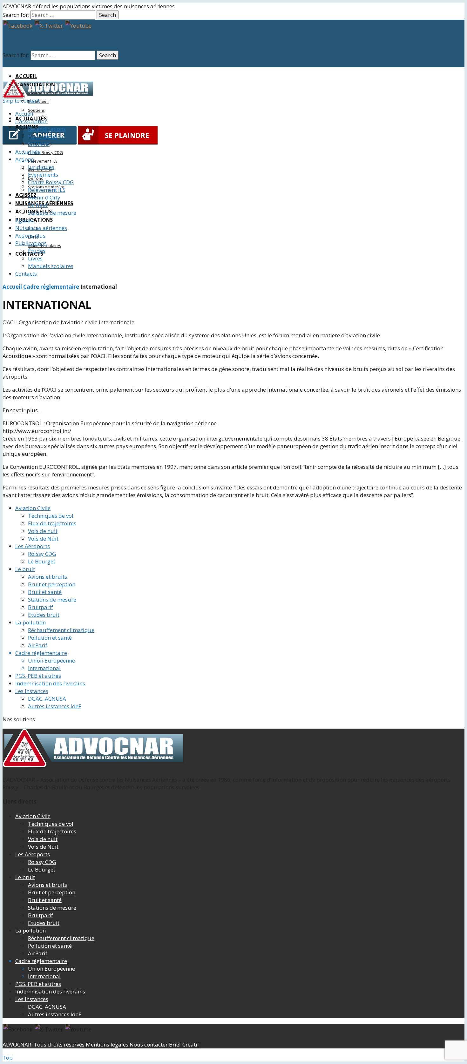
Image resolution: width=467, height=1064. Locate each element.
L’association (35, 85)
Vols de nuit (43, 531)
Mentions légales (107, 1044)
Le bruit (25, 569)
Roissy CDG (42, 553)
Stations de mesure (52, 599)
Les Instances (31, 691)
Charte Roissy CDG (45, 153)
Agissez (26, 195)
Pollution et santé (50, 637)
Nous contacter (149, 1044)
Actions (26, 127)
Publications (34, 220)
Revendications (43, 93)
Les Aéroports (32, 546)
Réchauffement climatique (61, 630)
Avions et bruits (47, 576)
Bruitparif (40, 607)
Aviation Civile (33, 508)
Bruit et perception (51, 584)
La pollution (30, 622)
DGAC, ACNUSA (47, 698)
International (44, 668)
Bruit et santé (45, 592)
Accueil (26, 76)
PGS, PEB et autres (38, 675)
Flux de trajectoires (52, 523)
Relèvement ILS (43, 161)
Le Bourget (41, 561)
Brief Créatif (184, 1044)
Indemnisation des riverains (50, 683)
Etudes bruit (43, 614)
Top (8, 1057)
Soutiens (36, 110)
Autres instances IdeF (54, 706)
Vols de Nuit (43, 538)
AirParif (37, 645)
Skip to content (21, 100)
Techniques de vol (50, 515)
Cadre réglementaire (51, 286)
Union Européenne (51, 660)
